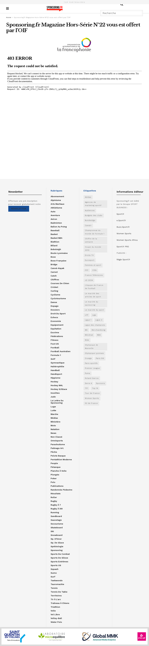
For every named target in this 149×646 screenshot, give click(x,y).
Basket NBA (56, 238)
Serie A (88, 383)
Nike (87, 340)
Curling (54, 291)
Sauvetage (56, 520)
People (54, 463)
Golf (53, 359)
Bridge (54, 264)
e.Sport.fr (121, 220)
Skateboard (57, 527)
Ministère (55, 422)
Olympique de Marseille (91, 346)
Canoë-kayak (57, 268)
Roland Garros (92, 378)
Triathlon (55, 607)
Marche (54, 414)
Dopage (54, 306)
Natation (55, 429)
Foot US (55, 344)
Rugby (54, 501)
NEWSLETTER (18, 209)
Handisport (56, 374)
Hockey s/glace (59, 389)
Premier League (92, 368)
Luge (53, 406)
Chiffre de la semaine (91, 240)
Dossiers (55, 310)
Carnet (54, 272)
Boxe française (58, 260)
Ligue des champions (95, 325)
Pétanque (56, 467)
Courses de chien (60, 283)
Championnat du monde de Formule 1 (94, 232)
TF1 (86, 388)
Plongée (55, 474)
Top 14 (95, 388)
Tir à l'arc (56, 599)
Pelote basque (58, 456)
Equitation (56, 329)
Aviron (54, 219)
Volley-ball (56, 618)
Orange (88, 358)
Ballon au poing (59, 226)
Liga (94, 315)
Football (55, 347)
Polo (53, 482)
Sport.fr (120, 214)
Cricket (54, 287)
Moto (53, 425)
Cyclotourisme (58, 298)
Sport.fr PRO (123, 246)
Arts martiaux (57, 204)
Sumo (54, 573)
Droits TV (89, 255)
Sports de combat (60, 554)
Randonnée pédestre (61, 490)
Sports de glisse (59, 558)
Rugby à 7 (56, 505)
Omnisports (57, 440)
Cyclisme (55, 294)
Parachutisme (58, 444)
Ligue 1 (88, 320)
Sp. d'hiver (56, 539)
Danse (54, 302)
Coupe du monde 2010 (93, 248)
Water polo (56, 622)
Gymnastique (57, 363)
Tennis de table (59, 592)
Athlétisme (56, 208)
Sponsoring (57, 550)
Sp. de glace (57, 542)
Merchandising (98, 330)
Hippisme (55, 378)
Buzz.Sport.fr (123, 227)
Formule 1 (56, 355)
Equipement (57, 325)
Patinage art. (57, 448)
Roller (54, 497)
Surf (53, 576)
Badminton (56, 223)
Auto (53, 211)
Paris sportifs (91, 363)
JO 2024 (89, 280)
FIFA (94, 270)
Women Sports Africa (127, 240)
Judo (53, 397)
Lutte (53, 410)
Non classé (56, 437)
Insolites (55, 393)
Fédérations (57, 336)
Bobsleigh (56, 249)
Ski (52, 531)
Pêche (54, 452)
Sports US (56, 565)
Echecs (54, 317)
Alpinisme (56, 200)
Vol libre (55, 614)
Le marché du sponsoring (91, 303)
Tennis (54, 588)
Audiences (90, 211)
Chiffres (55, 279)
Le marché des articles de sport (93, 295)
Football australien (60, 351)
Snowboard (56, 535)
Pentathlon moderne (61, 459)
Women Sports (92, 398)
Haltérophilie (57, 366)
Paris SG (100, 358)
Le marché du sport (94, 310)
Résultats (56, 493)
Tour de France (92, 393)
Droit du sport (58, 313)
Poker (54, 478)
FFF (86, 270)
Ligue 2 (98, 320)
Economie (56, 321)
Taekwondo (57, 580)
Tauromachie (57, 584)
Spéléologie (57, 546)
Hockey (54, 381)
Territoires (56, 595)
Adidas (88, 197)
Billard (54, 245)
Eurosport (89, 260)
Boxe (53, 257)
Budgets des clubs (93, 215)
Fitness (54, 340)
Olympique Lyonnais (94, 353)
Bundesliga (90, 220)
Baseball (55, 230)
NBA (99, 335)
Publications (57, 486)
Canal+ (88, 225)
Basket (54, 234)
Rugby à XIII (57, 508)
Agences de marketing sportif (93, 203)
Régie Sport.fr (123, 259)
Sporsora (100, 383)
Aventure (55, 215)
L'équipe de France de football (94, 286)
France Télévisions (94, 275)
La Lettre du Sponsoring (57, 401)
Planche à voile (58, 471)
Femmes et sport (93, 265)
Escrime (55, 332)
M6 (86, 330)
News (53, 433)
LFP (86, 315)
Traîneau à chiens (60, 603)
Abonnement (57, 196)
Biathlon (55, 242)
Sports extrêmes (59, 561)
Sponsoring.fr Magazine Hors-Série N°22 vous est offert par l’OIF (42, 17)
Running (55, 512)
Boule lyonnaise (59, 253)
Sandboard (56, 516)
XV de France (91, 403)
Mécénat (89, 335)
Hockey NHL (57, 385)
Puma (87, 373)
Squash (54, 569)
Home (8, 17)
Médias (54, 418)
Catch (54, 276)
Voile (53, 611)
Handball (55, 370)
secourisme (57, 524)
